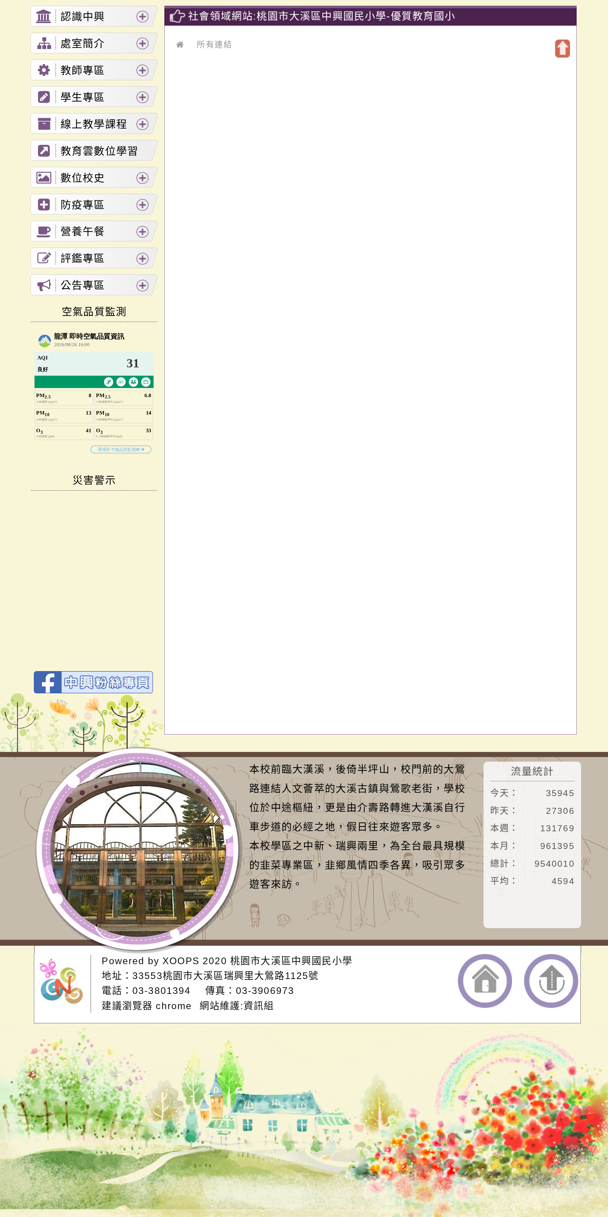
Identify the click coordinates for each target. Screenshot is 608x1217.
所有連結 (214, 44)
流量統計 (532, 771)
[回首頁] (180, 44)
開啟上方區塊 (562, 49)
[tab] (94, 16)
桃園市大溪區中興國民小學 (291, 961)
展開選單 (142, 17)
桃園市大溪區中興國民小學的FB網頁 (93, 682)
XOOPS (181, 961)
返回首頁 (485, 981)
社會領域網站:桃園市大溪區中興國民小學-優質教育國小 (321, 16)
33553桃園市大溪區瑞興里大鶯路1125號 (225, 975)
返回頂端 (551, 981)
